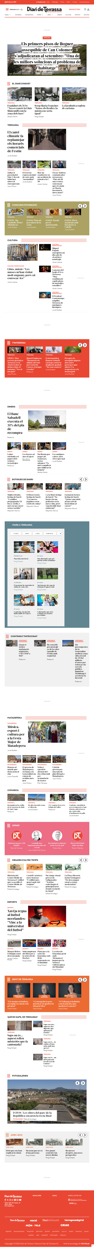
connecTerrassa (84, 2)
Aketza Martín (12, 116)
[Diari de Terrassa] (44, 9)
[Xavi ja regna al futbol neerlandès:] (47, 916)
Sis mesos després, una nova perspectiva (74, 1152)
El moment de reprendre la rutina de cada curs (24, 586)
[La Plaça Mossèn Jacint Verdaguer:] (73, 867)
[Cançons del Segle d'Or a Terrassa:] (45, 269)
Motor (62, 2)
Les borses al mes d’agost (28, 455)
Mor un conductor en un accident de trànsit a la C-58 (44, 177)
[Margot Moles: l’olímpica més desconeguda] (14, 943)
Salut (68, 2)
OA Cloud (85, 1244)
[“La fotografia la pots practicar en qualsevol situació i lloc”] (44, 990)
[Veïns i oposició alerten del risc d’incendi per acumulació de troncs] (44, 759)
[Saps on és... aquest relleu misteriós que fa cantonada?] (19, 1025)
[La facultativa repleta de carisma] (74, 94)
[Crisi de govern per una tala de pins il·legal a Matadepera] (59, 759)
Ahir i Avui (9, 1147)
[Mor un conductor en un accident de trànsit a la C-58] (44, 164)
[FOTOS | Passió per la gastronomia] (54, 212)
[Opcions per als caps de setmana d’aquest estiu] (47, 573)
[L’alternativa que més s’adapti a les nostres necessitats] (47, 600)
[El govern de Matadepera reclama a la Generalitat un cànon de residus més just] (29, 759)
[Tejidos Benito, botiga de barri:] (15, 486)
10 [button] (56, 1122)
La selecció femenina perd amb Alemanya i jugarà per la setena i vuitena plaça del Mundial (59, 959)
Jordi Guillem (12, 155)
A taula (74, 2)
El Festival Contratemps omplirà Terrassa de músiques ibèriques (58, 301)
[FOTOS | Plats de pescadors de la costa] (35, 212)
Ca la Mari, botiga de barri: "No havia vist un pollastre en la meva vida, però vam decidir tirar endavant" (53, 501)
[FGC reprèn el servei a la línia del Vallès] (57, 797)
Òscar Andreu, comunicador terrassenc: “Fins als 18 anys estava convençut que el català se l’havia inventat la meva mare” (59, 182)
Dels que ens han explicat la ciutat (14, 1151)
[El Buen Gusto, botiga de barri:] (35, 486)
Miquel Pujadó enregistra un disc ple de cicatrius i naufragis (58, 253)
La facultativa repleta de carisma (73, 107)
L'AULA (38, 533)
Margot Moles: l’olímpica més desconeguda (14, 953)
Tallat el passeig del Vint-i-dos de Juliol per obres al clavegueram (13, 178)
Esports (77, 15)
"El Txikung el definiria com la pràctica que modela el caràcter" (69, 1003)
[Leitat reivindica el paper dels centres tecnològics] (14, 446)
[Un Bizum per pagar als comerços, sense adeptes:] (44, 446)
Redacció (30, 372)
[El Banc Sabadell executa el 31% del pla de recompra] (47, 421)
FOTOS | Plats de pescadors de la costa (34, 222)
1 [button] (37, 1122)
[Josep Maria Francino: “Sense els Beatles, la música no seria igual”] (47, 94)
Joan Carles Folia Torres (37, 850)
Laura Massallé (12, 776)
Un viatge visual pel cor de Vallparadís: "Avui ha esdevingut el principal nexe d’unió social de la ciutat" (53, 883)
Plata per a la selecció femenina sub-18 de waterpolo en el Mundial (44, 956)
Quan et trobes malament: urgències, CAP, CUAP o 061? (24, 650)
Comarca (18, 15)
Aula (47, 2)
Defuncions (88, 15)
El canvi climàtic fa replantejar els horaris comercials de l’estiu (15, 141)
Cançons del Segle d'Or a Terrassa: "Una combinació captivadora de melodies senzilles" (58, 277)
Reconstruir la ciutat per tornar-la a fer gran (57, 844)
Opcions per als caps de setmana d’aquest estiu (46, 586)
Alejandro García (13, 510)
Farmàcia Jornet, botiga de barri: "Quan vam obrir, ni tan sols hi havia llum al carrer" (73, 500)
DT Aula (40, 556)
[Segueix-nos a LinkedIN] (17, 1200)
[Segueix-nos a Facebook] (5, 1200)
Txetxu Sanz (57, 848)
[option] (15, 219)
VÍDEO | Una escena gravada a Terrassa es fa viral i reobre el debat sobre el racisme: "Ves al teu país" (15, 364)
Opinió (40, 15)
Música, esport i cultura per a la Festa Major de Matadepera (16, 736)
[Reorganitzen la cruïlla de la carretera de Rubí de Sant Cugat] (16, 797)
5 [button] (46, 1122)
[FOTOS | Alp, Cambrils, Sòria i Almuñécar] (15, 212)
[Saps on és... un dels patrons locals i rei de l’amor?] (38, 1057)
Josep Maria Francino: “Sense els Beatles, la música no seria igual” (46, 109)
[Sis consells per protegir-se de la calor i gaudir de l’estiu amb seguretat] (40, 643)
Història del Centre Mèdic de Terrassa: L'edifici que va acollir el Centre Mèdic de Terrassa (15, 880)
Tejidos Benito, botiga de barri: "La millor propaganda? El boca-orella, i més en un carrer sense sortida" (15, 501)
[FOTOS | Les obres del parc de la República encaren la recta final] (47, 1102)
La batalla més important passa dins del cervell (37, 845)
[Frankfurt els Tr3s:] (19, 94)
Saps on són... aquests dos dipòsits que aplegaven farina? (49, 1028)
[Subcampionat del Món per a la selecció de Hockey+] (29, 943)
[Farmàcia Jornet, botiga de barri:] (73, 486)
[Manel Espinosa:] (35, 349)
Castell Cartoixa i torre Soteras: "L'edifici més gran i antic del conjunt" (34, 879)
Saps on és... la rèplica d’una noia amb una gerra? (50, 1045)
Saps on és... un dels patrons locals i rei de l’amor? (50, 1060)
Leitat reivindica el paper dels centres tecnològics (13, 458)
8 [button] (52, 1122)
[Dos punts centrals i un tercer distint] (54, 1142)
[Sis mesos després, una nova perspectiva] (74, 1142)
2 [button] (39, 1122)
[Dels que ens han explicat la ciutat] (14, 1142)
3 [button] (41, 1122)
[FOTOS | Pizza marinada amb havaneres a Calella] (73, 212)
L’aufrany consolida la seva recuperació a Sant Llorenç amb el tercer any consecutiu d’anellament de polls (77, 809)
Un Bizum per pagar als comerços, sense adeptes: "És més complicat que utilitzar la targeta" (44, 462)
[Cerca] (85, 9)
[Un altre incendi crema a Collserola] (36, 797)
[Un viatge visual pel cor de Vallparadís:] (54, 867)
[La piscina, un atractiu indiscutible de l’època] (24, 600)
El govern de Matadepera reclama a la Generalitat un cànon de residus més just (29, 773)
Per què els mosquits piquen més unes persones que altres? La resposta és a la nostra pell (72, 364)
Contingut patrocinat (23, 641)
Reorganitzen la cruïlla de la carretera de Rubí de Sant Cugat (15, 807)
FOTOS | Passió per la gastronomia (52, 222)
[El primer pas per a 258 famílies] (16, 836)
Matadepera (29, 15)
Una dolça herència (21, 558)
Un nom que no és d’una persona (34, 1151)
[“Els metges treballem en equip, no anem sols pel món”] (18, 990)
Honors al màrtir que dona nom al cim (13, 770)
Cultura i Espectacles (15, 266)
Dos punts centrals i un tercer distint (52, 1152)
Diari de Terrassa (16, 848)
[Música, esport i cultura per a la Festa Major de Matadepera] (47, 732)
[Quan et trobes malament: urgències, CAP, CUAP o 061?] (12, 643)
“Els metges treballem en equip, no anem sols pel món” (18, 1003)
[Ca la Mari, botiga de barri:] (54, 486)
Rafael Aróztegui (13, 889)
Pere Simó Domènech (26, 459)
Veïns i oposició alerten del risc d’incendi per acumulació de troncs (43, 773)
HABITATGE (49, 533)
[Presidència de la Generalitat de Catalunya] (77, 1200)
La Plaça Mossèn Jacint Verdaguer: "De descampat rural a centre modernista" (73, 879)
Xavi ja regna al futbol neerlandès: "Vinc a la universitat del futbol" (17, 920)
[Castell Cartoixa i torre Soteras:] (35, 867)
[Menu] (7, 9)
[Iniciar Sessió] (88, 9)
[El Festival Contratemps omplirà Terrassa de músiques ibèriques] (45, 295)
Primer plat (18, 556)
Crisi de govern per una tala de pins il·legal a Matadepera (58, 771)
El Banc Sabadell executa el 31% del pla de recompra (15, 423)
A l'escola (17, 582)
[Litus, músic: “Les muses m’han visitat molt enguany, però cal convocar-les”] (22, 254)
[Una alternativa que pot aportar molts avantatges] (47, 547)
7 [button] (50, 1122)
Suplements (42, 2)
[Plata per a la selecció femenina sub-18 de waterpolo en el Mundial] (44, 943)
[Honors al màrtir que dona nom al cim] (14, 759)
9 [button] (54, 1122)
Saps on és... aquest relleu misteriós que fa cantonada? (17, 1040)
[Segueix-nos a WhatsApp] (12, 1200)
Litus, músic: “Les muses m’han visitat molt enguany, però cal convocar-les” (21, 273)
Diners (59, 15)
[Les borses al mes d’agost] (29, 446)
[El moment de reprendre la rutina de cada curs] (24, 573)
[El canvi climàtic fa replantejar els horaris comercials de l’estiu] (47, 139)
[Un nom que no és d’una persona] (34, 1142)
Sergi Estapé (39, 116)
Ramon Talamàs (77, 848)
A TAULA (16, 533)
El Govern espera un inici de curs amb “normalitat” (29, 175)
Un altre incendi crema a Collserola (36, 806)
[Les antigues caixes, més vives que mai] (59, 446)
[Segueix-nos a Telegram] (15, 1200)
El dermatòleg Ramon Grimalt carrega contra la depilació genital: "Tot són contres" (54, 362)
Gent (50, 15)
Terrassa (6, 15)
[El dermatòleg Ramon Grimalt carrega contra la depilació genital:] (54, 349)
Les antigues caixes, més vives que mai (58, 456)
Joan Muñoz (47, 73)
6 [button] (48, 1122)
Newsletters (74, 9)
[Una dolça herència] (24, 547)
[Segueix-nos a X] (8, 1200)
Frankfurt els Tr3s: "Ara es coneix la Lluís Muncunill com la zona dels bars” (19, 109)
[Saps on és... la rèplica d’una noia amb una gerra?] (38, 1041)
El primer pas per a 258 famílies (16, 844)
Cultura (68, 15)
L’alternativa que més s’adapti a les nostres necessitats (45, 613)
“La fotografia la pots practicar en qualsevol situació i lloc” (43, 1003)
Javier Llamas (42, 184)
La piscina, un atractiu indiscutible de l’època (22, 612)
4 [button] (43, 1122)
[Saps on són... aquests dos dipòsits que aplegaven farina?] (38, 1024)
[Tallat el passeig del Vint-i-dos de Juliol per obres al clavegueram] (14, 164)
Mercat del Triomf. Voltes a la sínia (77, 844)
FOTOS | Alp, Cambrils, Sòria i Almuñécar (14, 222)
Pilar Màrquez (42, 783)
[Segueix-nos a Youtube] (20, 1200)
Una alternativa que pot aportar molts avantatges (46, 559)
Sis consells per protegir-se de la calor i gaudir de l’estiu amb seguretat (53, 650)
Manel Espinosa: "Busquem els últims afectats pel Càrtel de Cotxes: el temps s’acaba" (34, 363)
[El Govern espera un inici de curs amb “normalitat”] (29, 164)
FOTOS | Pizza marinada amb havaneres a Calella (71, 223)
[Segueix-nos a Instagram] (10, 1200)
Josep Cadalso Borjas (12, 959)
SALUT (27, 533)
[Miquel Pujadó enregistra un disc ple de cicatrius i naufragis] (45, 247)
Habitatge (55, 2)
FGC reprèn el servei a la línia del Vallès (57, 806)
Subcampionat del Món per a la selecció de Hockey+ (29, 954)
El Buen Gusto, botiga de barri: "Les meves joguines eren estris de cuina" (34, 499)
